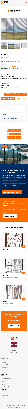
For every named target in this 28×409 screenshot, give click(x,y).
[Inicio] (4, 2)
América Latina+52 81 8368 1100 (6, 397)
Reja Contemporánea (6, 378)
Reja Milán (4, 381)
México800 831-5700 (5, 394)
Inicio (8, 13)
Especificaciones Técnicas (15, 130)
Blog (3, 370)
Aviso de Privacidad (16, 407)
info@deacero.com (6, 399)
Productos (4, 362)
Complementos (5, 386)
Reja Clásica (4, 384)
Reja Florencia (5, 379)
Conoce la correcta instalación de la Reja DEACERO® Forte (16, 94)
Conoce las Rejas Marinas (11, 192)
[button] (26, 2)
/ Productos (11, 13)
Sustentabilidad (5, 367)
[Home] (14, 338)
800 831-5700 (23, 98)
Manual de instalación (14, 133)
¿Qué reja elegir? (9, 216)
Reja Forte (4, 383)
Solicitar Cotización (7, 98)
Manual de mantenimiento (15, 137)
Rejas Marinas (5, 364)
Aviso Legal (10, 407)
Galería (3, 369)
